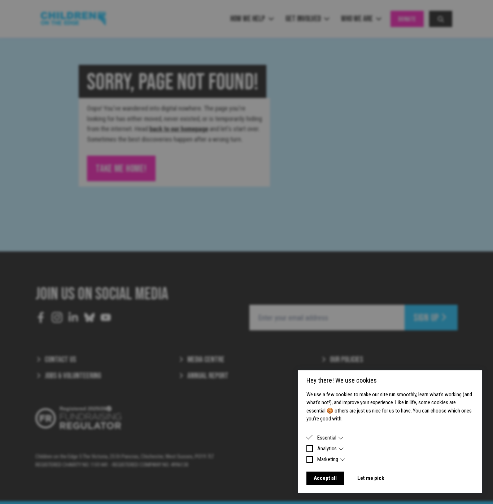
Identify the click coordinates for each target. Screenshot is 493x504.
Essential (326, 437)
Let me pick (370, 478)
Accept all (325, 478)
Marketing (327, 459)
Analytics (327, 448)
